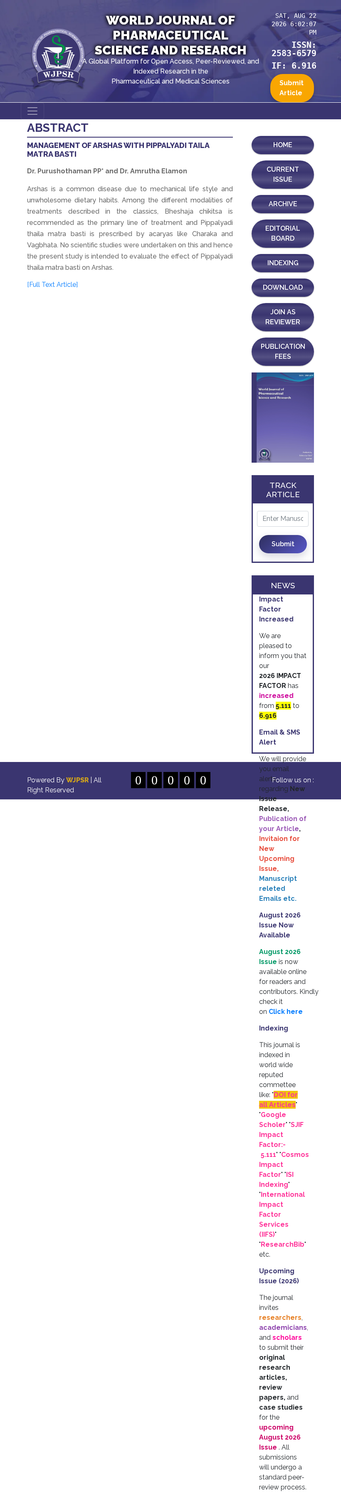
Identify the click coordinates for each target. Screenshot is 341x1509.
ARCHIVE (283, 204)
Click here (286, 1012)
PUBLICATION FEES (283, 351)
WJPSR (78, 780)
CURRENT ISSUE (283, 174)
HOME (282, 145)
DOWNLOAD (283, 287)
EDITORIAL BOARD (282, 233)
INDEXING (283, 263)
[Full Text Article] (52, 284)
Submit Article (291, 88)
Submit (283, 544)
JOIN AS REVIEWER (282, 317)
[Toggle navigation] (32, 111)
